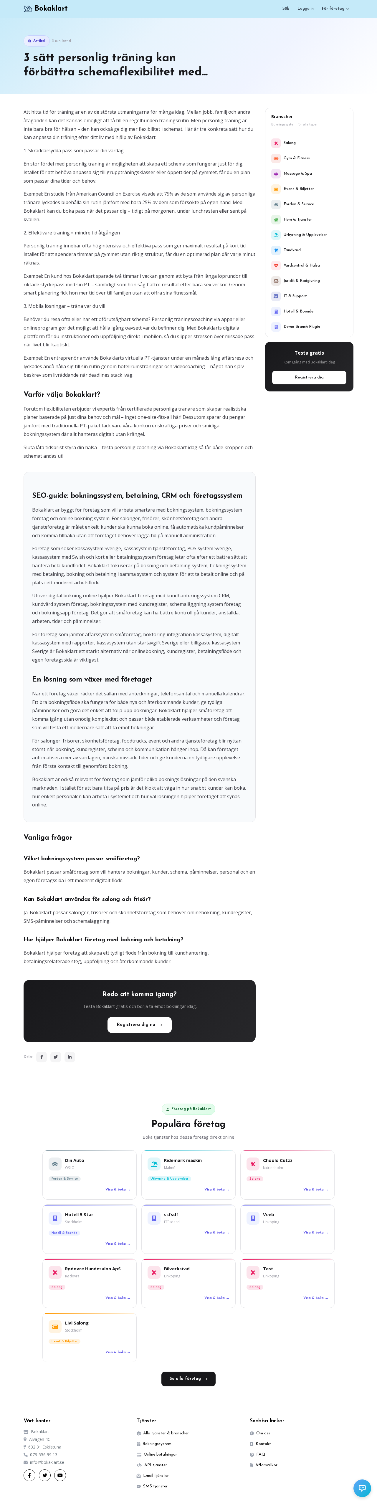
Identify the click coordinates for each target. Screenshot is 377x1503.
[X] (45, 1475)
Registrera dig (309, 377)
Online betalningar (160, 1454)
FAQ (260, 1454)
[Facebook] (41, 1057)
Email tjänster (156, 1476)
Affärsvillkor (266, 1465)
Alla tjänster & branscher (166, 1433)
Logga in (305, 8)
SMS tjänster (155, 1486)
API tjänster (155, 1465)
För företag (333, 8)
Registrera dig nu (136, 1025)
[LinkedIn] (70, 1057)
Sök (285, 8)
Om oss (263, 1433)
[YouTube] (60, 1475)
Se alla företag (185, 1379)
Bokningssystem (157, 1444)
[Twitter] (55, 1057)
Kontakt (263, 1444)
